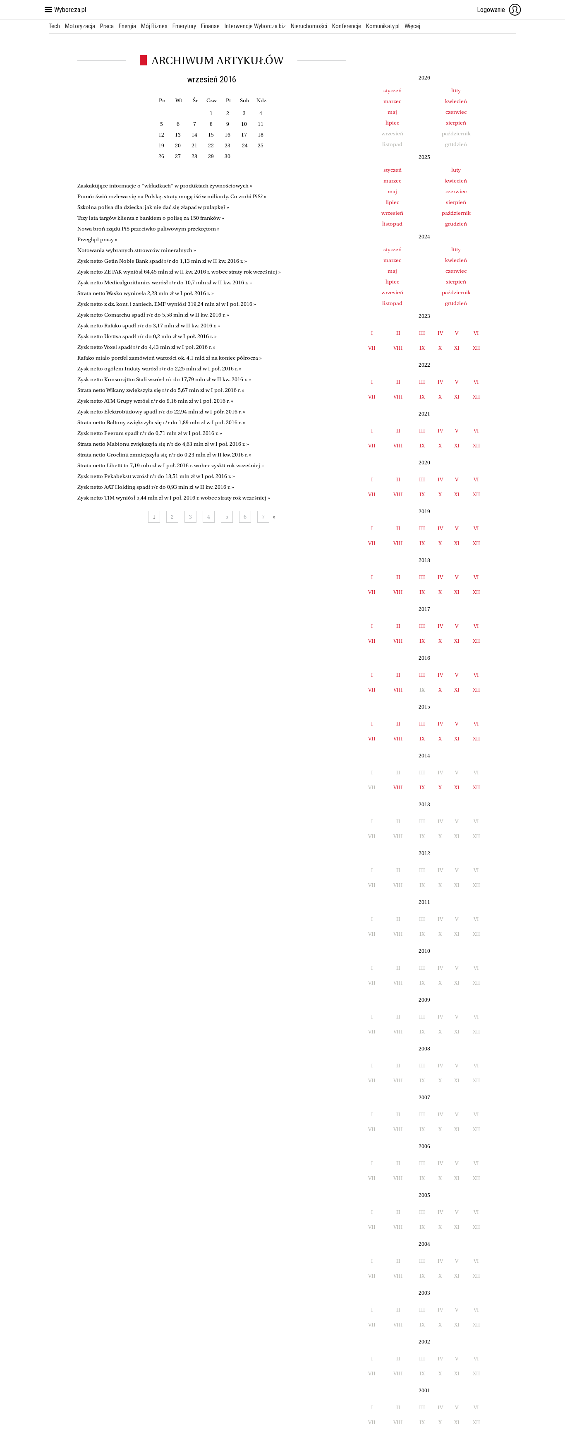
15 (211, 135)
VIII (398, 348)
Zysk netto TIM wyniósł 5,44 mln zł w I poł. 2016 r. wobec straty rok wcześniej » (173, 498)
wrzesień (392, 213)
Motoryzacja (80, 26)
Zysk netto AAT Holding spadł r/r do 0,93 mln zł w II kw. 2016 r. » (155, 487)
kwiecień (456, 101)
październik (456, 213)
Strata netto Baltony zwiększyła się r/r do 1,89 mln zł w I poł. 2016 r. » (161, 422)
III (422, 333)
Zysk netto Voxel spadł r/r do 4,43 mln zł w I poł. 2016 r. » (146, 347)
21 (194, 145)
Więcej (412, 26)
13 (178, 135)
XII (476, 348)
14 (194, 135)
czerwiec (456, 112)
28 (194, 156)
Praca (107, 26)
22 (211, 145)
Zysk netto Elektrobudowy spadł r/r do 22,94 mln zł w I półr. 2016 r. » (161, 412)
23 (227, 145)
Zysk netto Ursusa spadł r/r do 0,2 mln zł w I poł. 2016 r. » (147, 336)
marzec (392, 101)
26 (161, 156)
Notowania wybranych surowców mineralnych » (136, 250)
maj (392, 112)
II (398, 333)
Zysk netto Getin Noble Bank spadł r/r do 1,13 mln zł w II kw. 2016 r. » (162, 261)
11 (260, 124)
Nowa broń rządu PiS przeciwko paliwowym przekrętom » (148, 229)
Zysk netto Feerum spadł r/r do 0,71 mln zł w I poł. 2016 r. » (149, 433)
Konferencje (346, 26)
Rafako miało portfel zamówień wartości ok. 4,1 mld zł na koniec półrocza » (169, 358)
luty (456, 90)
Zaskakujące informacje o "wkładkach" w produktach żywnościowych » (164, 186)
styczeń (392, 90)
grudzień (456, 224)
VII (372, 348)
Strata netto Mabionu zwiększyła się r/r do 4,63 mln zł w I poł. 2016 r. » (163, 444)
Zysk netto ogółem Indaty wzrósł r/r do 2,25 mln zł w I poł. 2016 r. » (159, 368)
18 (260, 135)
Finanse (210, 26)
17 (244, 135)
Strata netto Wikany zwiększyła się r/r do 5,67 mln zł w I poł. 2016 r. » (160, 390)
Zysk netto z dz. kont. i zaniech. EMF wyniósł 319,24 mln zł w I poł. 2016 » (166, 304)
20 (178, 145)
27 (178, 156)
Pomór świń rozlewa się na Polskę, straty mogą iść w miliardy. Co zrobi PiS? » (171, 196)
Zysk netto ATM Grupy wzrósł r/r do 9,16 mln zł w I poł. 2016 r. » (155, 401)
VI (476, 333)
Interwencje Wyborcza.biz (255, 26)
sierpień (456, 123)
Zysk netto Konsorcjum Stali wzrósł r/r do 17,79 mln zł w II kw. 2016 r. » (164, 379)
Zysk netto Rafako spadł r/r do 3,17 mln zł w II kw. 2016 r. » (148, 325)
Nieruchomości (309, 26)
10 (244, 124)
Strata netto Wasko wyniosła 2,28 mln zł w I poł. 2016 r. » (145, 293)
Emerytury (184, 26)
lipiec (392, 123)
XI (457, 348)
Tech (54, 26)
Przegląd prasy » (97, 239)
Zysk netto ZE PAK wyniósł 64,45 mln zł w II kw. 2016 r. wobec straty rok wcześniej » (179, 272)
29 (211, 156)
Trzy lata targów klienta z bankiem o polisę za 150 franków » (150, 218)
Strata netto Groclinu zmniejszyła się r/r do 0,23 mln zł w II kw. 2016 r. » (164, 455)
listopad (392, 224)
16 (227, 135)
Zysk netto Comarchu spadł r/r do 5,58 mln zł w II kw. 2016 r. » (153, 315)
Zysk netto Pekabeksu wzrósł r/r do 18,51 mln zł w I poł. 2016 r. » (156, 476)
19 (161, 145)
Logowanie (491, 10)
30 (227, 156)
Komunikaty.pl (383, 26)
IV (440, 333)
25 (260, 145)
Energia (127, 26)
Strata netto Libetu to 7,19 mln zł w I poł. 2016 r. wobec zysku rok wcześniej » (170, 465)
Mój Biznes (154, 26)
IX (422, 348)
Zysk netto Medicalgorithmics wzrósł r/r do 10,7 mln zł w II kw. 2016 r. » (164, 282)
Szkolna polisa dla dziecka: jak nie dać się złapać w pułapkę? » (153, 207)
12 (161, 135)
